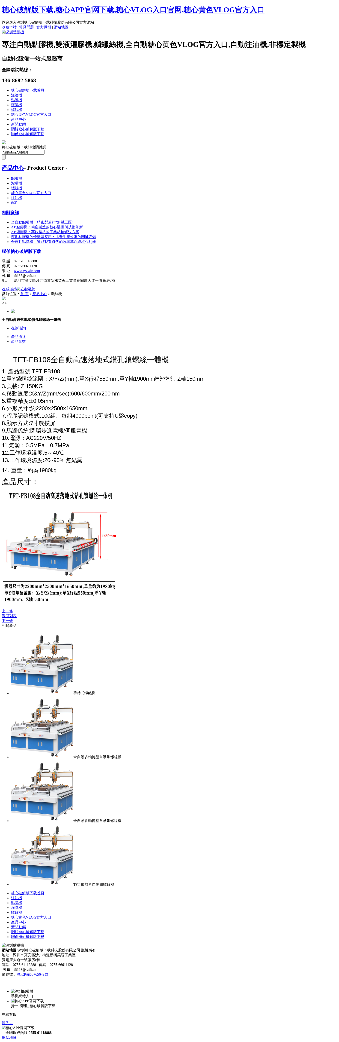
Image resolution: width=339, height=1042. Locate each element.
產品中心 (18, 119)
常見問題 (26, 27)
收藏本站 (9, 27)
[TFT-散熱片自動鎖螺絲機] (42, 884)
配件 (14, 203)
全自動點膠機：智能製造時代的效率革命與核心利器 (53, 242)
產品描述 (18, 337)
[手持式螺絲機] (42, 693)
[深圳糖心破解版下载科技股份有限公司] (13, 32)
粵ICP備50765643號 (32, 974)
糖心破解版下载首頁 (27, 90)
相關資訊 (10, 212)
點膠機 (16, 100)
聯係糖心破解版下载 (27, 134)
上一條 (7, 611)
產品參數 (18, 341)
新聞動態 (18, 124)
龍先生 (7, 1023)
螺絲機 (16, 110)
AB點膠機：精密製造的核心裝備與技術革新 (47, 227)
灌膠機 (16, 105)
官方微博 (43, 27)
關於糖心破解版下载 (27, 129)
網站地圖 (61, 27)
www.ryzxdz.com (27, 271)
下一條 (7, 621)
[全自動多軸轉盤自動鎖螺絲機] (42, 757)
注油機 (16, 95)
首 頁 (24, 294)
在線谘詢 (18, 328)
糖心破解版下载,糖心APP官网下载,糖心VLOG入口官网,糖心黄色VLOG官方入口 (133, 10)
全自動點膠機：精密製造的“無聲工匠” (42, 222)
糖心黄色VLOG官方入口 (31, 114)
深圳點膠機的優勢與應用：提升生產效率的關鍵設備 (53, 237)
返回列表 (9, 616)
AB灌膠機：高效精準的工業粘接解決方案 (45, 232)
